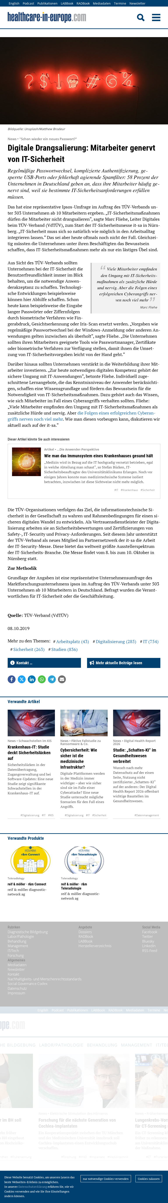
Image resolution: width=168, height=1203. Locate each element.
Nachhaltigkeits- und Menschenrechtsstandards (44, 979)
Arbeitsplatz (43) (72, 641)
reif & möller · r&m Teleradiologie (74, 886)
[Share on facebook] (12, 679)
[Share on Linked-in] (32, 679)
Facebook (149, 931)
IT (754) (151, 641)
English (14, 3)
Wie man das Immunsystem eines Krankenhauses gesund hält (98, 455)
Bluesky (148, 941)
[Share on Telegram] (52, 679)
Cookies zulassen (149, 1179)
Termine (120, 3)
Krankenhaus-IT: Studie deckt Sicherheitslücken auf (29, 752)
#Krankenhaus (129, 490)
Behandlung (17, 941)
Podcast (28, 3)
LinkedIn (149, 945)
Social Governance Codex (27, 983)
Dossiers (85, 931)
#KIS (51, 815)
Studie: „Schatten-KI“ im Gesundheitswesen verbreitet (134, 755)
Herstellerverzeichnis (95, 945)
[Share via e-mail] (62, 679)
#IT (116, 490)
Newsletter (137, 3)
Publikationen (47, 3)
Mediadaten (102, 3)
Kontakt (13, 974)
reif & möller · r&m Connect (27, 884)
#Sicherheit (148, 490)
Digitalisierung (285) (116, 641)
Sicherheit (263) (29, 649)
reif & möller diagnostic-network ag (27, 892)
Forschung (16, 955)
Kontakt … (23, 663)
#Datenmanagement (147, 815)
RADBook (83, 3)
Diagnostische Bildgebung (28, 931)
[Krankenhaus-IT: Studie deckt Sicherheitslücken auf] (31, 723)
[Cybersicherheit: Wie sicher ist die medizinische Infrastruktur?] (84, 723)
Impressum (16, 993)
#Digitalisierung (30, 815)
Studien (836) (64, 649)
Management (18, 945)
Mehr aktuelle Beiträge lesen (118, 663)
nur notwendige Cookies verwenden (106, 1179)
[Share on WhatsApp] (42, 679)
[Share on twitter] (22, 679)
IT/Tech (13, 950)
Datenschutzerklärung (32, 1187)
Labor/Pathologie (21, 936)
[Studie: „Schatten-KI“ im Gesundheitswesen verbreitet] (136, 723)
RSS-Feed (149, 950)
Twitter (147, 936)
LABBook (67, 3)
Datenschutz (17, 988)
